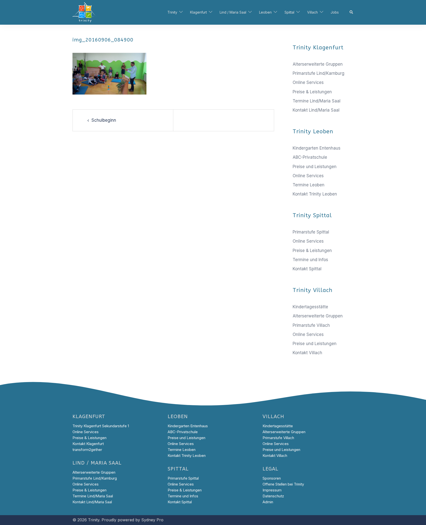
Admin (268, 502)
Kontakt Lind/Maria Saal (316, 110)
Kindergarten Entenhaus (316, 148)
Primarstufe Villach (311, 325)
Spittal (289, 12)
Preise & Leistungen (312, 91)
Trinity (172, 12)
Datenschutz (273, 496)
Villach (312, 12)
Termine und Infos (310, 259)
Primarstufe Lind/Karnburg (318, 73)
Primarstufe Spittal (311, 232)
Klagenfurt (198, 12)
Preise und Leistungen (315, 166)
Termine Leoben (308, 184)
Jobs (335, 12)
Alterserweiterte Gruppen (318, 64)
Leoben (265, 12)
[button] (352, 12)
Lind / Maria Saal (233, 12)
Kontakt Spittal (307, 268)
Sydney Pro (152, 519)
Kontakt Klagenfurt (88, 443)
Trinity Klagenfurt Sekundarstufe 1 (100, 426)
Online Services (308, 82)
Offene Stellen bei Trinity (283, 484)
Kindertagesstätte (310, 306)
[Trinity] (84, 12)
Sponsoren (272, 478)
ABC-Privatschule (310, 157)
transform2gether (87, 449)
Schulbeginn (103, 120)
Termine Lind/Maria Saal (316, 100)
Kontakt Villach (307, 352)
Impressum (272, 490)
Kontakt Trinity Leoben (315, 194)
